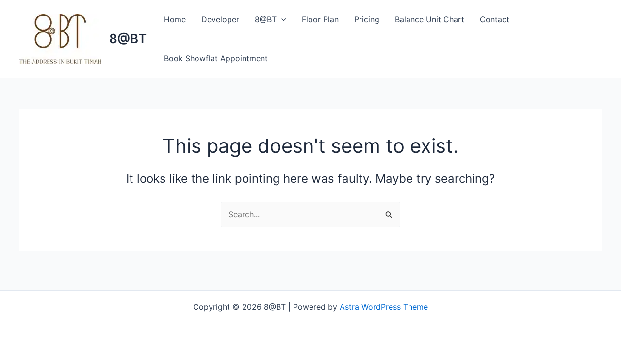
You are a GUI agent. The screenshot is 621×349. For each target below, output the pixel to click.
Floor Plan (320, 19)
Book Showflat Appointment (216, 58)
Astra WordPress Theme (384, 307)
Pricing (366, 19)
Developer (220, 19)
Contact (494, 19)
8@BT (128, 38)
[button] (281, 19)
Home (175, 19)
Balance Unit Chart (429, 19)
